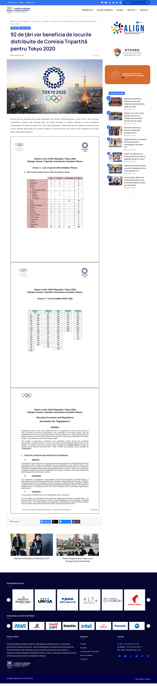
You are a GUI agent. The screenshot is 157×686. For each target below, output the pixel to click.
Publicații (11, 2)
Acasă (14, 21)
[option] (22, 600)
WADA (21, 2)
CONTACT (144, 10)
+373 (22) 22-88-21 (134, 647)
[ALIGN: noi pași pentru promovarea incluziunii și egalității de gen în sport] (115, 157)
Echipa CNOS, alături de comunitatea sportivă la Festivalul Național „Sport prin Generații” (135, 181)
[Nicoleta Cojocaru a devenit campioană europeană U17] (115, 130)
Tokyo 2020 (35, 21)
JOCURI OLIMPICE (104, 10)
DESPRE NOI (87, 10)
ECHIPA (120, 10)
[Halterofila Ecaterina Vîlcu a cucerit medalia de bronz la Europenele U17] (115, 169)
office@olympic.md (133, 650)
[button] (8, 600)
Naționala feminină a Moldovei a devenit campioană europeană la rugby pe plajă (134, 103)
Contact (83, 659)
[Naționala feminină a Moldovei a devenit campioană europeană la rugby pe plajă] (115, 102)
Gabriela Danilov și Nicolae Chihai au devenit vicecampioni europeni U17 (135, 143)
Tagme (147, 679)
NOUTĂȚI (131, 10)
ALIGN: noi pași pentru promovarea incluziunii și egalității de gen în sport (134, 156)
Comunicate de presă (89, 651)
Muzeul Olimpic (86, 655)
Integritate (30, 2)
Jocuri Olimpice (24, 21)
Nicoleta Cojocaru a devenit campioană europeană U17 (132, 130)
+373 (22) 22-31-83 (131, 644)
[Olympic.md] (19, 10)
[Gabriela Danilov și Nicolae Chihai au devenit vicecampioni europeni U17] (115, 142)
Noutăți (14, 28)
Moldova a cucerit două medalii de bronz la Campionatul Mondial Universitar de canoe (134, 117)
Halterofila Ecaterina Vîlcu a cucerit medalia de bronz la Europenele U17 (135, 168)
